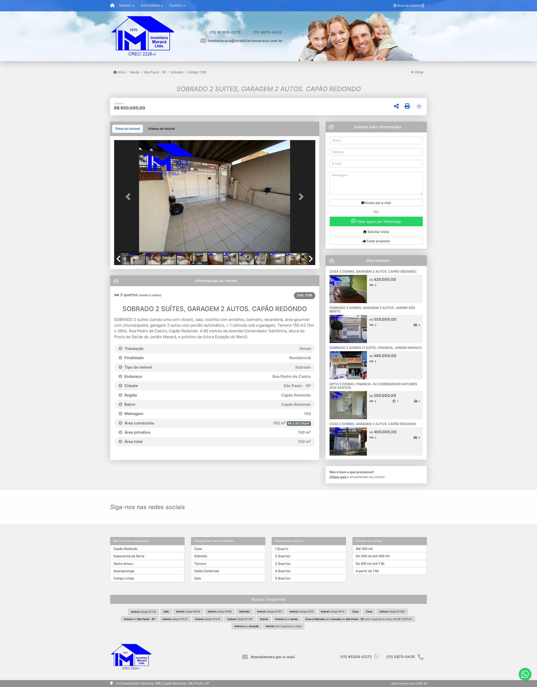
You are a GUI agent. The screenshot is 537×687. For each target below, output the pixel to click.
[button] (129, 197)
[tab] (127, 129)
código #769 (302, 611)
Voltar (419, 72)
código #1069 (392, 611)
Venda (134, 72)
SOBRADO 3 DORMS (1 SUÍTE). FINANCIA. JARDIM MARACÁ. (376, 348)
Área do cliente (408, 6)
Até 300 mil (364, 549)
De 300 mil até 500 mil (373, 556)
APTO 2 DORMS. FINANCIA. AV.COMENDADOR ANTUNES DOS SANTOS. (373, 386)
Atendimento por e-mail (272, 657)
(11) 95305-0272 (225, 32)
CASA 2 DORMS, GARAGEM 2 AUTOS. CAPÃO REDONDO (373, 424)
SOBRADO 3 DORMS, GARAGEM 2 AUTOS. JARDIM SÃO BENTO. (372, 309)
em (139, 619)
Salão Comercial (206, 571)
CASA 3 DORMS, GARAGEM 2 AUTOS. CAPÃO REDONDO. (373, 271)
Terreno (200, 564)
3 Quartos (283, 564)
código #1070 (175, 619)
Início (121, 72)
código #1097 (269, 611)
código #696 (220, 611)
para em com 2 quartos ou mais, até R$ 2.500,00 (358, 619)
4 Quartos (283, 571)
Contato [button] (175, 5)
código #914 (333, 611)
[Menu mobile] (112, 5)
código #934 (188, 611)
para (286, 619)
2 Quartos (282, 556)
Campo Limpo (123, 578)
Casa (198, 549)
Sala (197, 578)
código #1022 (207, 619)
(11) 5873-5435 (267, 32)
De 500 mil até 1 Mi (370, 564)
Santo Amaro (123, 564)
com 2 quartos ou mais (283, 626)
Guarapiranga (123, 571)
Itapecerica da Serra (128, 556)
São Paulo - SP (155, 72)
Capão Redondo (125, 549)
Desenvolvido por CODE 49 (409, 683)
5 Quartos (282, 578)
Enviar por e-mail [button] (377, 203)
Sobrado (177, 72)
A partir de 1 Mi (367, 571)
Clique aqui (338, 477)
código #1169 (240, 619)
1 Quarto (281, 549)
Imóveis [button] (125, 5)
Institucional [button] (150, 5)
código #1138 (143, 611)
